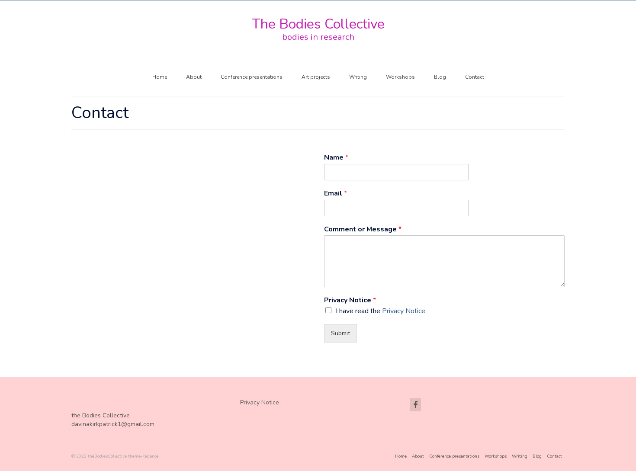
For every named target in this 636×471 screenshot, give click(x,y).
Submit (340, 333)
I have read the (380, 311)
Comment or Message (363, 229)
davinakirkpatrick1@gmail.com (112, 424)
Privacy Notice (350, 300)
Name (336, 157)
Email (335, 193)
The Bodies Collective (318, 24)
